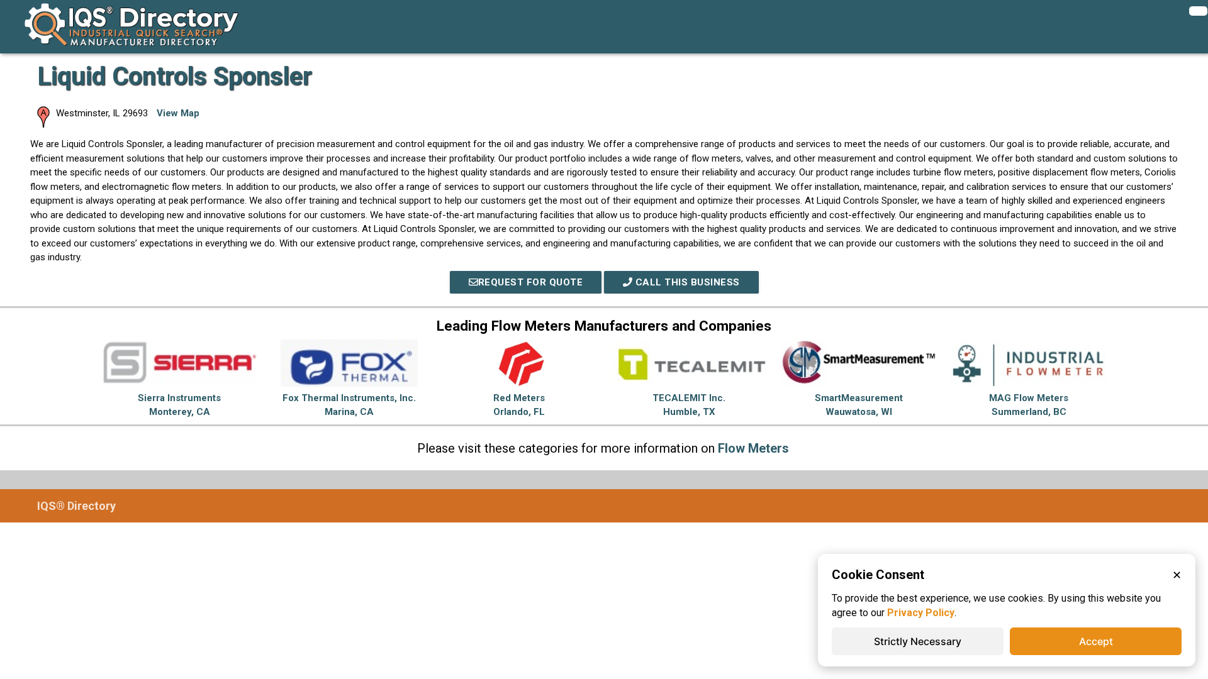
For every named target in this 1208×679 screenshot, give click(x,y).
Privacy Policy (920, 613)
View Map (178, 113)
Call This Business (686, 282)
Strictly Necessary (917, 641)
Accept (1096, 641)
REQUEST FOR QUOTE (530, 282)
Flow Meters (753, 448)
